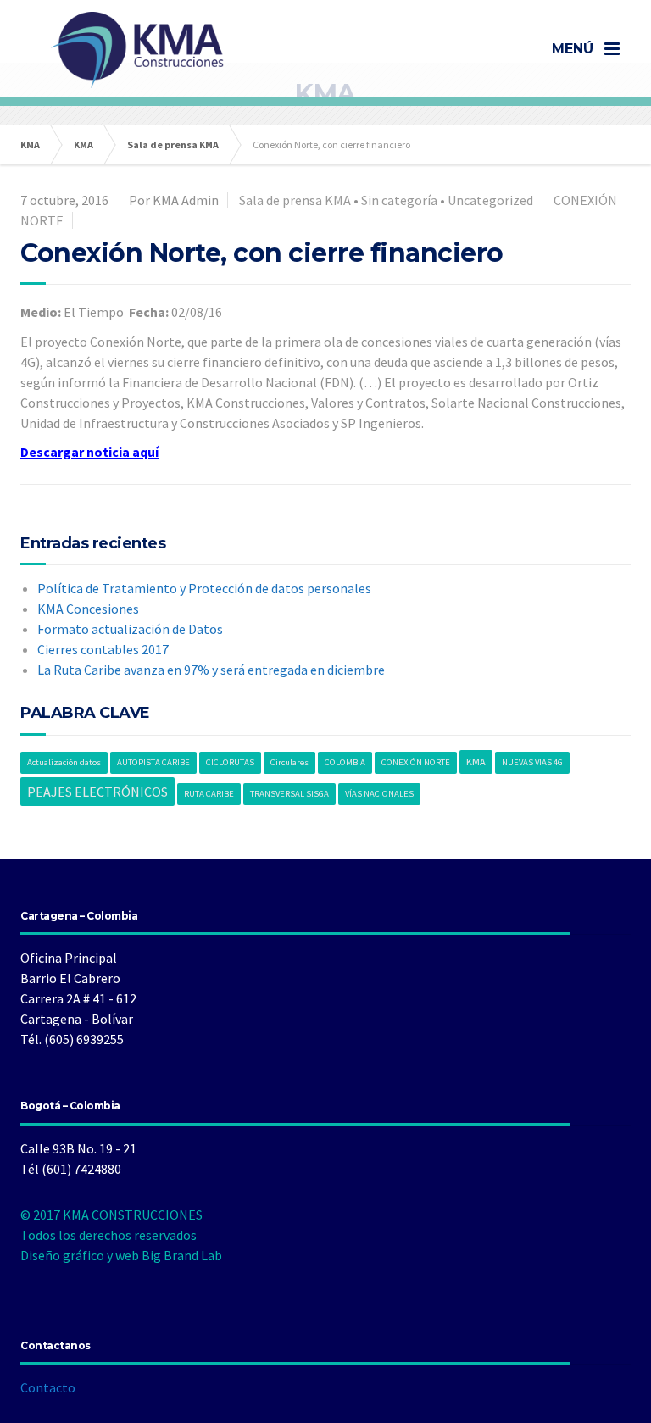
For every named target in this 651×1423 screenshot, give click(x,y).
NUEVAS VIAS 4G (532, 762)
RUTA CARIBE (209, 793)
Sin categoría (399, 200)
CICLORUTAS (230, 762)
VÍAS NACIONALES (379, 793)
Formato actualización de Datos (130, 628)
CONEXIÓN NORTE (415, 762)
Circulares (289, 762)
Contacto (47, 1387)
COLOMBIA (345, 762)
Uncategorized (490, 200)
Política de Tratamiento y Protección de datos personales (204, 588)
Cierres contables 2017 (103, 649)
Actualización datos (64, 762)
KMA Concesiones (88, 608)
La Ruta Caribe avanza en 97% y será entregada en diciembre (211, 669)
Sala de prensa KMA (295, 200)
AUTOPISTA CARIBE (153, 762)
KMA (476, 761)
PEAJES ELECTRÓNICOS (97, 791)
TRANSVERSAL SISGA (289, 793)
